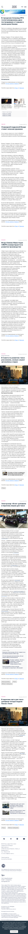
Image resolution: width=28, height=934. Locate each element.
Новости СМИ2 (6, 113)
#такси (3, 488)
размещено (22, 734)
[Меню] (25, 6)
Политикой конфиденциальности (16, 928)
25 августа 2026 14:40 (22, 354)
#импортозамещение (7, 683)
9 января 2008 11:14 (23, 15)
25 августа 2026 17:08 (22, 240)
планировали (14, 565)
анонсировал (4, 610)
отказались (16, 552)
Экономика (3, 353)
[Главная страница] (14, 7)
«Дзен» (16, 88)
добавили (22, 752)
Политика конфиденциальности (8, 919)
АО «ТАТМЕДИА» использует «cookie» (8, 913)
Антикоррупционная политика (7, 911)
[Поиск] (2, 7)
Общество (3, 15)
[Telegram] (10, 839)
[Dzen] (17, 838)
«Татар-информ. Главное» (12, 83)
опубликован (4, 538)
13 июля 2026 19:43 (23, 501)
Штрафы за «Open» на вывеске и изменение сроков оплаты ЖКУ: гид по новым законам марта (16, 474)
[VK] (4, 839)
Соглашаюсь (14, 931)
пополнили (17, 580)
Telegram (21, 88)
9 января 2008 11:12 (23, 124)
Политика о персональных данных (8, 909)
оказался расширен (18, 591)
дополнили (4, 595)
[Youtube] (24, 839)
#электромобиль (6, 681)
